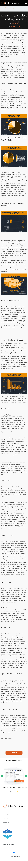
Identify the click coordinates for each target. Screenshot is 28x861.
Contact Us (5, 819)
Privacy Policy (6, 822)
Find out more (13, 791)
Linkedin (12, 844)
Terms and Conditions (8, 815)
